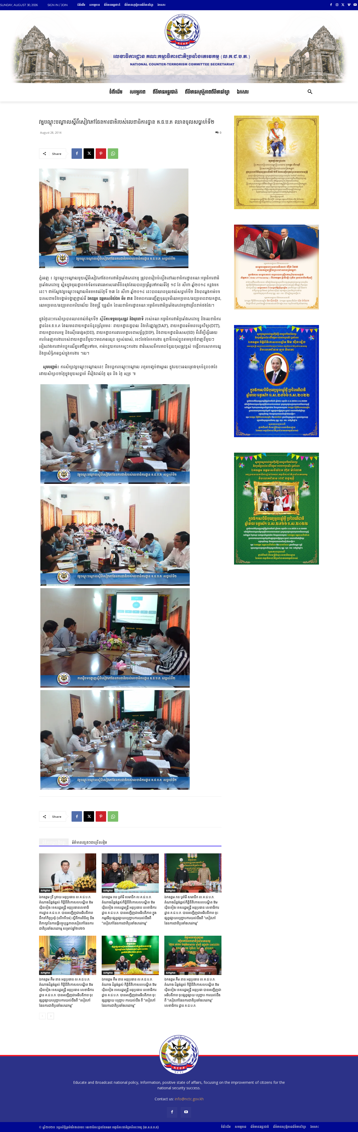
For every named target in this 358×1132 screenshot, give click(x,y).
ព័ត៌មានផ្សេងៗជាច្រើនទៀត (89, 842)
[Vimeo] (349, 5)
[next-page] (50, 1016)
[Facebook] (331, 5)
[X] (343, 5)
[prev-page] (42, 1016)
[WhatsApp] (113, 153)
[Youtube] (355, 5)
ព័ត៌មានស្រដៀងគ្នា (54, 842)
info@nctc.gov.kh (189, 1098)
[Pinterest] (101, 153)
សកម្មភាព (45, 890)
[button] (310, 92)
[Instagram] (337, 5)
